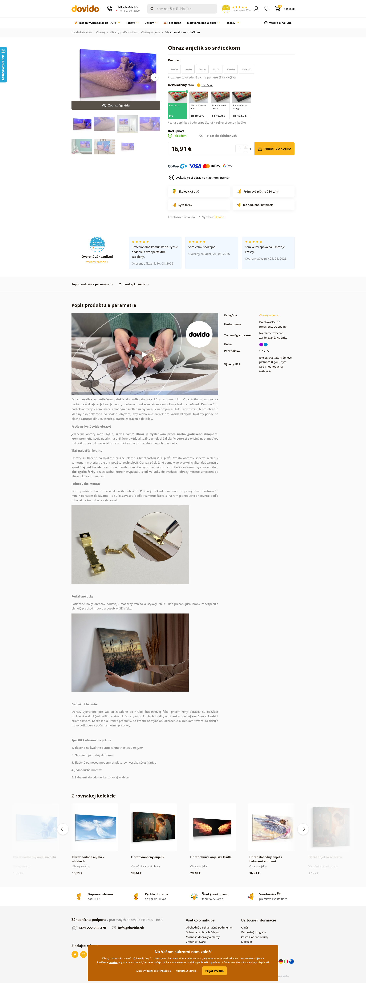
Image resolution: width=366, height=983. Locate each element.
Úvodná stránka (81, 32)
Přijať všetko (214, 971)
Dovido (219, 217)
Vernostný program (253, 932)
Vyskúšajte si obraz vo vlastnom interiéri (203, 177)
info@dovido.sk (130, 927)
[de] (281, 961)
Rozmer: (174, 60)
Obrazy (100, 32)
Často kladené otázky (254, 937)
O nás (245, 927)
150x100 (246, 69)
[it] (286, 961)
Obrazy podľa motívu (123, 32)
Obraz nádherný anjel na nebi (34, 857)
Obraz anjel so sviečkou (325, 857)
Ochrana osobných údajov (202, 932)
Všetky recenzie (96, 262)
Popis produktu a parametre (90, 284)
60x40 (202, 69)
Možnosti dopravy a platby (203, 937)
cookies (113, 962)
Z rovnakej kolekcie (132, 284)
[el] (291, 961)
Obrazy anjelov (150, 32)
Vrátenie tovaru (196, 942)
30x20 (174, 69)
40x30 (188, 69)
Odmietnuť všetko (186, 970)
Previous (63, 829)
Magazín (246, 942)
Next (154, 77)
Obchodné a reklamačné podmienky (209, 927)
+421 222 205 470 (91, 927)
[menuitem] (97, 23)
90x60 (216, 69)
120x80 (231, 69)
